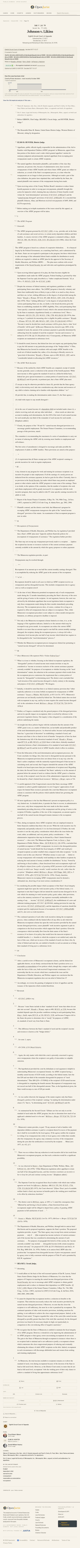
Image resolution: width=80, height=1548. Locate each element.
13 (61, 881)
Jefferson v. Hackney (38, 61)
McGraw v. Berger (46, 703)
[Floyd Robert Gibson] (5, 1436)
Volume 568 (14, 21)
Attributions (55, 1540)
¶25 (16, 554)
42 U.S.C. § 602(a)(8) (54, 198)
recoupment (7, 1480)
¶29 (16, 650)
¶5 (16, 142)
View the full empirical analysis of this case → (17, 100)
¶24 (16, 530)
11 (42, 828)
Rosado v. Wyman (16, 61)
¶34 (16, 724)
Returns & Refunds (43, 1540)
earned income (23, 198)
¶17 (16, 362)
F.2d (21, 21)
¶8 (16, 186)
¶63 (16, 1268)
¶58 (16, 1182)
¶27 (16, 620)
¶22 (16, 520)
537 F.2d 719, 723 (66, 1116)
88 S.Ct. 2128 (30, 281)
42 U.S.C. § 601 (47, 231)
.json (12, 1490)
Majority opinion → (13, 1441)
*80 (11, 105)
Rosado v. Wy (41, 355)
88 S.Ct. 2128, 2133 (38, 240)
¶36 (16, 783)
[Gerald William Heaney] (5, 1446)
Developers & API (63, 1511)
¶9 (16, 208)
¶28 (16, 642)
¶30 (16, 655)
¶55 (16, 1127)
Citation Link (38, 1394)
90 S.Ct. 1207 (64, 355)
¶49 (16, 1039)
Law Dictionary (40, 1515)
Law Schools (39, 1522)
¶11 (16, 221)
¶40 (16, 916)
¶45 (16, 990)
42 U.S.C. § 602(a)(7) (58, 195)
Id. (37, 327)
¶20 (16, 499)
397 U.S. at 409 (26, 742)
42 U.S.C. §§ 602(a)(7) (56, 1103)
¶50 (16, 1047)
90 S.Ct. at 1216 (39, 742)
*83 (11, 506)
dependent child (47, 409)
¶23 (16, 525)
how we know (41, 65)
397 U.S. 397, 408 (43, 298)
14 (25, 934)
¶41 (16, 950)
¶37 (16, 800)
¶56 (16, 1152)
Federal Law (54, 655)
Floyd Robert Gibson (14, 1434)
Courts (20, 13)
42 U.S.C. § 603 (44, 281)
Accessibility (22, 1540)
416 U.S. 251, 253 (32, 315)
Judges (28, 13)
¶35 (16, 752)
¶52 (16, 1068)
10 (25, 812)
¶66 (16, 1329)
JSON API (61, 1517)
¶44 (16, 982)
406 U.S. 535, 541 (55, 1185)
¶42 (16, 955)
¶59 (16, 1201)
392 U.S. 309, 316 (23, 240)
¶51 (16, 1055)
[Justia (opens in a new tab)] (26, 1530)
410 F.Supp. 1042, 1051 (62, 872)
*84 (11, 668)
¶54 (16, 1110)
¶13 (16, 231)
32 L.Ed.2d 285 (27, 1188)
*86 (11, 933)
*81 (11, 174)
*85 (11, 811)
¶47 (16, 1006)
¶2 (16, 112)
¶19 (16, 425)
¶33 (16, 711)
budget (5, 1469)
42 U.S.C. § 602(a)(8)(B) (65, 909)
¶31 (16, 660)
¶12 (16, 226)
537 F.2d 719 (39, 875)
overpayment (7, 1476)
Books (49, 13)
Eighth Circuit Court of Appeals (40, 36)
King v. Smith (27, 61)
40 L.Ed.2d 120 (60, 315)
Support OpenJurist (64, 1524)
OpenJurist (6, 21)
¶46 (16, 998)
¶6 (16, 147)
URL (14, 1394)
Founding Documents (42, 1527)
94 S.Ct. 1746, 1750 (47, 315)
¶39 (16, 885)
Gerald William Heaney (15, 1444)
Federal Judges (40, 1517)
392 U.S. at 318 (37, 1015)
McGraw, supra (38, 1202)
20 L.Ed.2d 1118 (53, 240)
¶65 (16, 1298)
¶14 (16, 272)
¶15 (16, 286)
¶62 (16, 1263)
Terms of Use (66, 1540)
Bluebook (64, 1394)
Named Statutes (40, 1525)
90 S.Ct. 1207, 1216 (58, 298)
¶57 (16, 1165)
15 (66, 978)
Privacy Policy (7, 1543)
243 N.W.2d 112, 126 (52, 843)
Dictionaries (39, 13)
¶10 (16, 216)
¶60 (16, 1218)
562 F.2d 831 (44, 694)
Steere (38, 1166)
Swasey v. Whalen (32, 694)
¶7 (16, 163)
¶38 (16, 822)
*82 (11, 335)
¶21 (16, 507)
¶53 (16, 1096)
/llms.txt (60, 1514)
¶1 (16, 105)
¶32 (16, 688)
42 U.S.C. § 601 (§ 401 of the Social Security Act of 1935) (27, 55)
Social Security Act (36, 265)
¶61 (16, 1226)
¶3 (16, 119)
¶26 (16, 592)
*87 (11, 1335)
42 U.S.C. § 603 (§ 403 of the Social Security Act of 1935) (32, 57)
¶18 (16, 367)
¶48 (16, 1028)
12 (61, 828)
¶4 (16, 130)
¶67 (16, 1360)
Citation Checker (40, 1533)
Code (12, 13)
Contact (32, 1540)
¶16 (16, 343)
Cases (5, 13)
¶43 (16, 960)
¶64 (16, 1273)
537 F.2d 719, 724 (60, 703)
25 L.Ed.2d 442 (60, 321)
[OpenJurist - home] (40, 7)
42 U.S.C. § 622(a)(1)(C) (36, 906)
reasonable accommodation (27, 966)
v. (65, 840)
